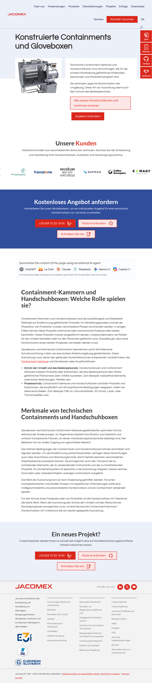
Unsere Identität (119, 602)
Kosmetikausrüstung (56, 640)
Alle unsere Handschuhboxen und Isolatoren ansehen (96, 103)
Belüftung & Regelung (89, 650)
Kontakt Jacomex (122, 19)
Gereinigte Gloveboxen (90, 602)
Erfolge (123, 6)
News (114, 624)
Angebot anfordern (87, 116)
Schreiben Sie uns (72, 234)
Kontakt (18, 678)
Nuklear (50, 619)
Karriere (98, 19)
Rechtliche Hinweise (110, 674)
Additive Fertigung (55, 636)
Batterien (51, 610)
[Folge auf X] (127, 587)
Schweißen (52, 631)
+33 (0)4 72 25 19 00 (52, 223)
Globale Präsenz (119, 619)
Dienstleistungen (93, 6)
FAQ (113, 633)
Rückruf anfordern (94, 223)
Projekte (111, 6)
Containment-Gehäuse (35, 361)
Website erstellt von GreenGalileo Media (80, 674)
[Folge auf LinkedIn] (120, 587)
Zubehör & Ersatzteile (89, 646)
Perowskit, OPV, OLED (57, 614)
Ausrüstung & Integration (91, 641)
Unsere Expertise (119, 607)
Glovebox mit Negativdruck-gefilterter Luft (90, 610)
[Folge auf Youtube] (134, 587)
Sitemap (125, 674)
